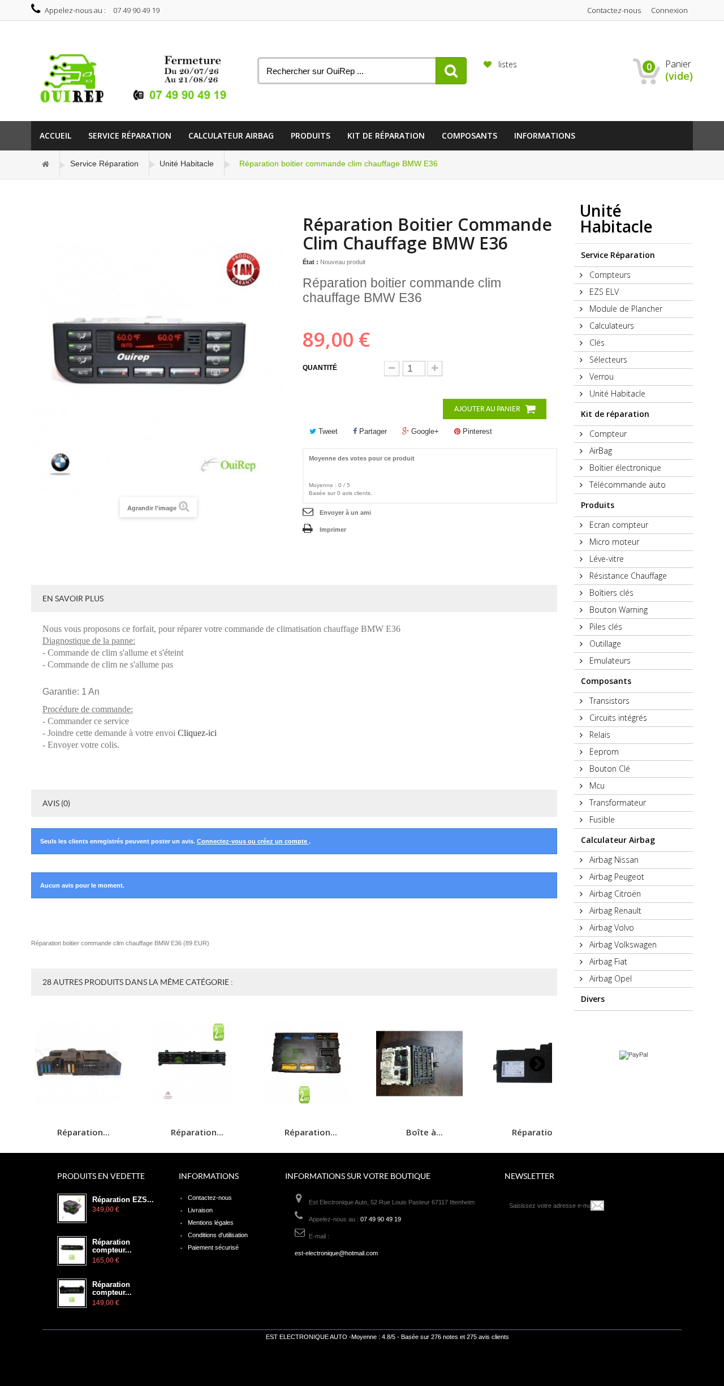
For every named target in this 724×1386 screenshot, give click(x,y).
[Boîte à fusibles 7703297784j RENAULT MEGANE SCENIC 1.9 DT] (424, 1064)
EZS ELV (603, 291)
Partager (372, 431)
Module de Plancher (624, 308)
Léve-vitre (605, 558)
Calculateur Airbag (231, 135)
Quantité (320, 368)
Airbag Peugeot (615, 876)
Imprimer (333, 529)
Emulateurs (609, 660)
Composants (469, 135)
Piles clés (604, 626)
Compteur (607, 433)
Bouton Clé (608, 768)
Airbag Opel (609, 978)
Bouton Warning (617, 609)
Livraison (200, 1210)
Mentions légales (211, 1222)
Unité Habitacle (187, 163)
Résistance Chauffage (627, 575)
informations (544, 135)
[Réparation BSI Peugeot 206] (83, 1064)
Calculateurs (610, 325)
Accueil (55, 135)
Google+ (424, 431)
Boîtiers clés (610, 592)
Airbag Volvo (610, 927)
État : (310, 262)
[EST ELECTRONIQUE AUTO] (135, 78)
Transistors (608, 700)
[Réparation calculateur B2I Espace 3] (310, 1064)
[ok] (598, 1205)
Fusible (601, 819)
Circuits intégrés (617, 717)
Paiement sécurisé (213, 1247)
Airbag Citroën (614, 893)
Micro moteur (613, 541)
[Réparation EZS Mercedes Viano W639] (72, 1208)
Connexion (669, 10)
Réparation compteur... (112, 1246)
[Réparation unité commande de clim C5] (196, 1064)
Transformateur (616, 802)
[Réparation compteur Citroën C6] (72, 1293)
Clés (596, 342)
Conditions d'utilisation (218, 1235)
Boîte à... (424, 1132)
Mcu (596, 785)
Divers (593, 998)
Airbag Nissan (613, 859)
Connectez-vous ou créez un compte (253, 841)
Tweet (327, 431)
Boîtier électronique (624, 467)
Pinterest (476, 431)
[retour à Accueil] (46, 163)
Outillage (604, 643)
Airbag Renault (614, 910)
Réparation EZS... (123, 1200)
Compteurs (609, 274)
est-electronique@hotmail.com (336, 1253)
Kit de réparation (386, 135)
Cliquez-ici (197, 733)
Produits (310, 135)
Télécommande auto (626, 484)
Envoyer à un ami (345, 512)
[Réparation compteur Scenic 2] (72, 1251)
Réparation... (83, 1132)
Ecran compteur (617, 524)
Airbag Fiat (607, 961)
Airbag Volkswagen (622, 944)
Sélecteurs (607, 359)
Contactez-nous (614, 10)
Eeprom (603, 751)
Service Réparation (129, 135)
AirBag (599, 450)
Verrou (600, 376)
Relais (598, 734)
